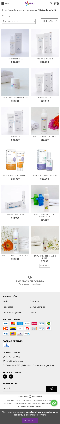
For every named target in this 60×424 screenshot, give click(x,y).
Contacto (34, 312)
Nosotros (34, 301)
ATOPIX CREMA (44, 98)
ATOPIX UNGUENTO (15, 215)
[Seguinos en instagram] (5, 376)
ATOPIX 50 (15, 137)
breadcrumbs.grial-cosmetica (23, 10)
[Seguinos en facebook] (11, 376)
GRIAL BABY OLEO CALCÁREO (15, 256)
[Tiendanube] (30, 397)
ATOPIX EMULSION (45, 59)
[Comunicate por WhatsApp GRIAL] (54, 403)
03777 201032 (13, 357)
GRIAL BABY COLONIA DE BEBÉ (45, 257)
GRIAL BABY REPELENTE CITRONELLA (44, 216)
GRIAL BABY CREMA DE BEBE (15, 98)
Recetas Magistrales (12, 312)
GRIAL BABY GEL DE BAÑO (44, 137)
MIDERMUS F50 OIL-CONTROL (45, 176)
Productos (8, 307)
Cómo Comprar (37, 307)
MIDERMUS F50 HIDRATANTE (15, 176)
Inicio (4, 10)
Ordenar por (7, 16)
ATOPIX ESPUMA (15, 59)
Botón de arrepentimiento (30, 406)
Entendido (30, 421)
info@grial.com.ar (14, 361)
